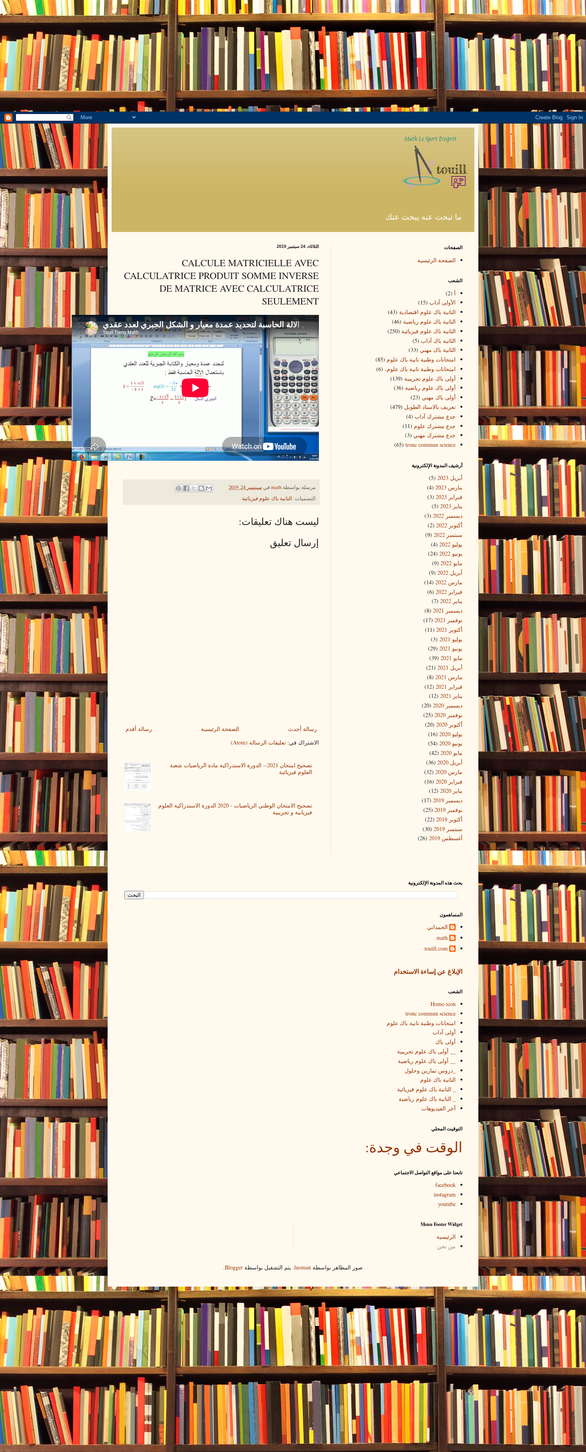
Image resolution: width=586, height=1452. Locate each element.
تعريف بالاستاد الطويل (430, 407)
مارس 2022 (448, 582)
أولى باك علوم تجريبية (430, 378)
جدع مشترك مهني (434, 435)
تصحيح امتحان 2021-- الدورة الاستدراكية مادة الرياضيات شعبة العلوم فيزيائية (241, 768)
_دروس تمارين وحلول (430, 1070)
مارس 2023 (448, 487)
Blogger (234, 1267)
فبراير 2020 (449, 781)
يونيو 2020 (450, 743)
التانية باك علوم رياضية (429, 321)
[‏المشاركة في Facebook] (186, 488)
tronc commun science (430, 444)
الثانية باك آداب (438, 340)
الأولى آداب (442, 302)
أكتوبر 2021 (449, 629)
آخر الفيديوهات (438, 1108)
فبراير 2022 (449, 591)
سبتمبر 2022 (448, 534)
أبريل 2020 (449, 762)
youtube (447, 1204)
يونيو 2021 (450, 648)
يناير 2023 (451, 506)
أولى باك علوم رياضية (430, 387)
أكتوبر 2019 (449, 819)
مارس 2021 (448, 677)
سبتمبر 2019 (448, 829)
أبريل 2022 (449, 572)
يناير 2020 (451, 790)
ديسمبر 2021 (447, 610)
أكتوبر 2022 (449, 525)
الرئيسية (446, 1236)
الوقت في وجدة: (413, 1146)
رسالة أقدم (139, 729)
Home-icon (443, 1004)
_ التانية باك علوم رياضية (427, 1098)
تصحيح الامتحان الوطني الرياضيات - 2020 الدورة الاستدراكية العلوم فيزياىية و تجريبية (235, 809)
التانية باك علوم (438, 1079)
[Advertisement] (293, 56)
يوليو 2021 (450, 639)
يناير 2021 (451, 695)
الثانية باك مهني (438, 350)
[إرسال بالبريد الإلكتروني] (209, 488)
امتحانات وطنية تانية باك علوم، (420, 369)
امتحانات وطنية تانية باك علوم (421, 359)
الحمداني (437, 927)
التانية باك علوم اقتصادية (427, 312)
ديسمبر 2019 (447, 800)
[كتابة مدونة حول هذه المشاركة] (201, 488)
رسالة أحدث (302, 729)
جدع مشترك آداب (435, 416)
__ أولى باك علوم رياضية (427, 1061)
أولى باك (445, 1041)
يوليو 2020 (450, 734)
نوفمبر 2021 (448, 620)
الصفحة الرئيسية (220, 729)
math (442, 938)
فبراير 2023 (449, 497)
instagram (445, 1194)
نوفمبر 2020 (448, 715)
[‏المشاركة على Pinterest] (179, 488)
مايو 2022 (451, 563)
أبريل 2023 (449, 477)
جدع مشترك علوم (435, 426)
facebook (445, 1185)
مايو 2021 (451, 658)
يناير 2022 (451, 601)
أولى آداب (444, 1032)
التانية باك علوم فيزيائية (267, 498)
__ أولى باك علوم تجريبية (426, 1051)
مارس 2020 (448, 772)
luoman (302, 1267)
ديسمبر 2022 (447, 515)
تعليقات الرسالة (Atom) (258, 742)
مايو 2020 (451, 752)
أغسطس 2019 (445, 838)
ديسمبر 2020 (447, 705)
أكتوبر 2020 (449, 724)
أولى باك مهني (439, 397)
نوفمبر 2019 (448, 809)
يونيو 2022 (450, 553)
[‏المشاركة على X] (194, 488)
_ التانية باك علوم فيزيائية (426, 1089)
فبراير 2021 (449, 686)
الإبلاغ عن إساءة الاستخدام (428, 971)
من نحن (446, 1246)
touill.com (436, 948)
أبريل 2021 (449, 667)
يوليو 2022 (450, 544)
